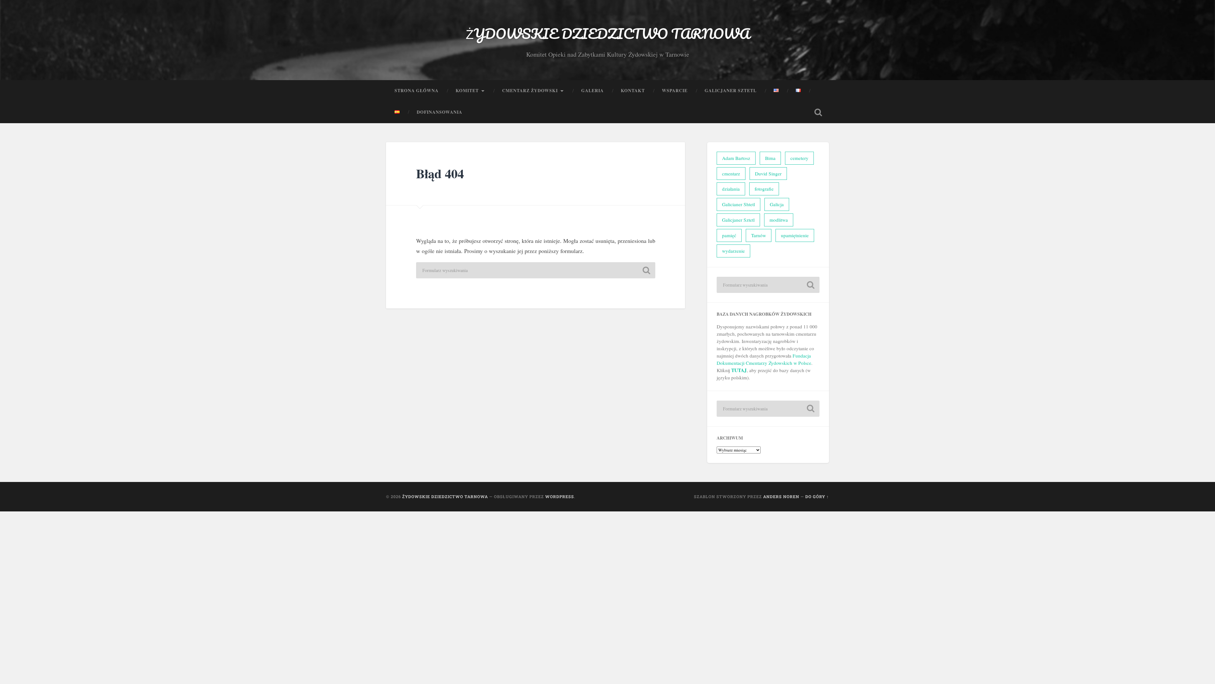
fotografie (764, 189)
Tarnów (758, 235)
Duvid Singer (768, 173)
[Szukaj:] (535, 270)
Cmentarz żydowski (530, 90)
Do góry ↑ (817, 496)
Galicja (777, 204)
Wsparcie (675, 90)
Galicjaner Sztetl (731, 90)
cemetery (799, 158)
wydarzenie (733, 251)
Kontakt (633, 90)
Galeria (592, 90)
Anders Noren (781, 496)
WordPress (559, 496)
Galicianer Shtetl (738, 204)
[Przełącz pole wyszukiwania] (818, 112)
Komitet (467, 90)
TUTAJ (739, 370)
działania (731, 189)
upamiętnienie (795, 235)
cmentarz (731, 173)
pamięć (729, 235)
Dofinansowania (439, 112)
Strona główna (417, 90)
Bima (770, 158)
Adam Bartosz (736, 158)
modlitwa (779, 220)
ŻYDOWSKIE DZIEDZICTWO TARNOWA (608, 33)
